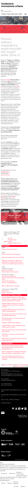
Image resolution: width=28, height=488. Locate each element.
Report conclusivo (7, 292)
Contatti (20, 14)
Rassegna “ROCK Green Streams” (11, 322)
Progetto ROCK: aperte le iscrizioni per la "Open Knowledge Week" (13, 310)
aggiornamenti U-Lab (14, 243)
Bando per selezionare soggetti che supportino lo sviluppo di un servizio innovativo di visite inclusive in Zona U (13, 262)
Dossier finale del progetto (9, 249)
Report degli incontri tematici (10, 272)
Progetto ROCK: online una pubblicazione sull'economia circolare (13, 326)
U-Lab (4, 194)
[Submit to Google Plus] (21, 365)
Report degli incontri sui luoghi (10, 286)
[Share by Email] (27, 366)
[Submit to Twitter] (18, 366)
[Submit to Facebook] (7, 365)
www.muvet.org (5, 175)
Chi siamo (3, 14)
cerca (2, 10)
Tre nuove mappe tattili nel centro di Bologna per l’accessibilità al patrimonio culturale (13, 357)
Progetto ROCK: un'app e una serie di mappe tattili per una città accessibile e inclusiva (13, 305)
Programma (5, 290)
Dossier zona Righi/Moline (9, 282)
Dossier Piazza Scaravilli (9, 276)
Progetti (8, 14)
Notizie (12, 14)
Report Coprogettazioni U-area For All (13, 257)
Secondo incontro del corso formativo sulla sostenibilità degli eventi (14, 314)
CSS (24, 459)
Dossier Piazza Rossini (8, 281)
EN (25, 14)
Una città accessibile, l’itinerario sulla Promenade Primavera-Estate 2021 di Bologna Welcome (12, 347)
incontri (10, 238)
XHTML (19, 459)
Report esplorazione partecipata (11, 254)
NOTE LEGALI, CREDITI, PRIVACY (10, 399)
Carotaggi (7, 80)
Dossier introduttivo (7, 270)
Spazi (16, 14)
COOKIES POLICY (6, 403)
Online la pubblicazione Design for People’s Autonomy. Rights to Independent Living (14, 352)
